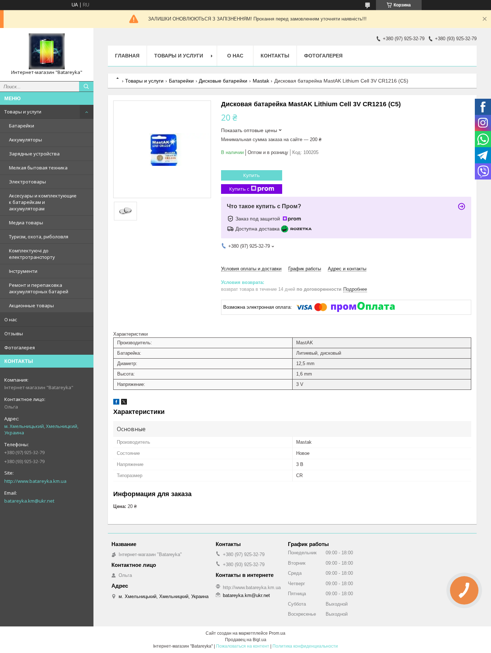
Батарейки (21, 125)
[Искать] (86, 86)
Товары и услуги (22, 111)
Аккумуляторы (25, 139)
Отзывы (13, 333)
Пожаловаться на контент (242, 646)
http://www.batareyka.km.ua (35, 481)
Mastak (261, 81)
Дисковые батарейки (223, 81)
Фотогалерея (19, 347)
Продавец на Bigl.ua (245, 639)
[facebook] (116, 403)
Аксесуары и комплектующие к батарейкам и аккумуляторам (43, 202)
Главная (127, 56)
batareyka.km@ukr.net (29, 501)
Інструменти (23, 271)
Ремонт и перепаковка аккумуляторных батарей (38, 288)
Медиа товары (26, 222)
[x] (124, 403)
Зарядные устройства (34, 153)
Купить (251, 175)
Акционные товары (31, 305)
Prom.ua (277, 633)
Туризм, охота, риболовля (38, 236)
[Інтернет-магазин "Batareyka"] (46, 51)
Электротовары (27, 181)
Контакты (275, 56)
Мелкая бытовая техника (38, 167)
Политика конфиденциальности (305, 646)
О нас (10, 319)
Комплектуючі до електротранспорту (32, 253)
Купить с (239, 189)
